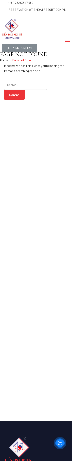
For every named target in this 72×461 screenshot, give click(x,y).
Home (4, 60)
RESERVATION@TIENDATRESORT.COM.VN (37, 9)
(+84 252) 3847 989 (21, 2)
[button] (19, 48)
